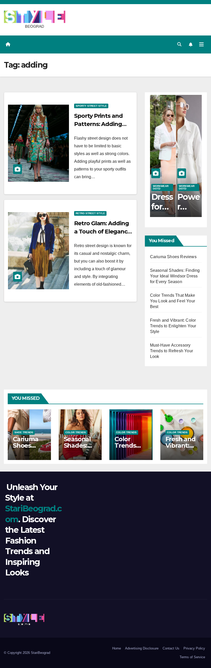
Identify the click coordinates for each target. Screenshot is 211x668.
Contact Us (171, 648)
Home (116, 648)
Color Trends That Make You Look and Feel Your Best (172, 301)
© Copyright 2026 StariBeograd (27, 653)
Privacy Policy (194, 648)
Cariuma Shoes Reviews (173, 257)
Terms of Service (192, 657)
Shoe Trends (23, 432)
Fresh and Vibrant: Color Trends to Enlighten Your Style (173, 326)
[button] (179, 44)
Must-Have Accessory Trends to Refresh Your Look (171, 351)
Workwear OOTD (161, 187)
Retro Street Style (90, 213)
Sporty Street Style (91, 105)
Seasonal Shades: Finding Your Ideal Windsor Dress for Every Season (175, 276)
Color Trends (75, 432)
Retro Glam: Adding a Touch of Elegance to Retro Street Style (102, 231)
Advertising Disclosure (142, 648)
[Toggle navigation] (201, 44)
